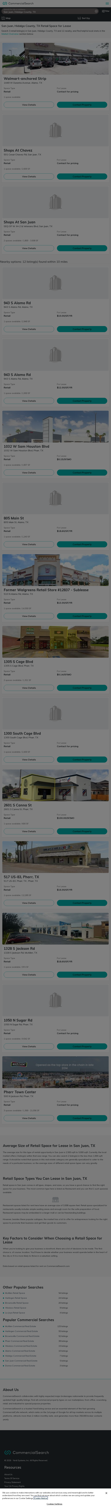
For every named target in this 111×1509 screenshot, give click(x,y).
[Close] (106, 1493)
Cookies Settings (54, 1504)
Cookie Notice (40, 1498)
